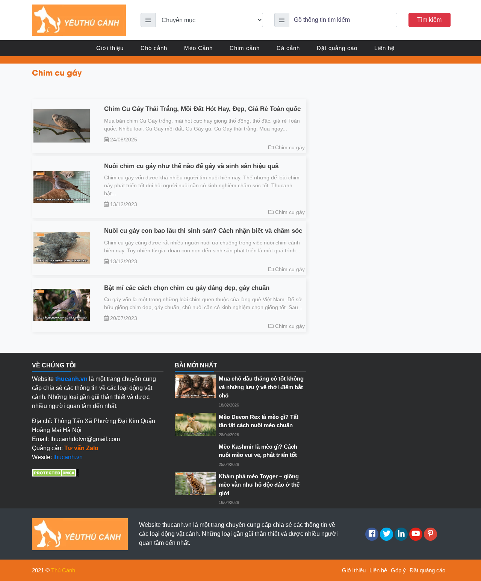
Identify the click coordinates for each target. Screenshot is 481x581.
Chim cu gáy (290, 147)
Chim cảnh (245, 48)
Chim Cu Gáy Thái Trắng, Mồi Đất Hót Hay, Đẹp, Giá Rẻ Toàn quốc (202, 108)
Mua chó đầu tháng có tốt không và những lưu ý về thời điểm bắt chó (261, 387)
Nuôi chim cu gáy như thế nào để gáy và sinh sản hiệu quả (191, 166)
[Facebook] (371, 534)
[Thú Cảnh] (79, 20)
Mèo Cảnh (198, 48)
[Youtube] (415, 534)
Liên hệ (384, 48)
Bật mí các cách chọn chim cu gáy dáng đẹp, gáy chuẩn (186, 287)
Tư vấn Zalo (81, 448)
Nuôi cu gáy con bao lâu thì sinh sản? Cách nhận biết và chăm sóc (203, 230)
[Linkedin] (401, 534)
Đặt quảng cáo (337, 48)
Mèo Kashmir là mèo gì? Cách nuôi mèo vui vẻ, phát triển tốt (258, 450)
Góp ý (398, 570)
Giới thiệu (110, 48)
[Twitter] (386, 534)
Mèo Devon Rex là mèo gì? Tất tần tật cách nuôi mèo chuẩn (258, 421)
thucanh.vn (68, 457)
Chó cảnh (154, 48)
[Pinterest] (430, 534)
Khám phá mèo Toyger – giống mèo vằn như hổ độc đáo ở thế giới (259, 484)
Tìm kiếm (429, 20)
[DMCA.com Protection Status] (55, 472)
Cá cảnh (288, 48)
